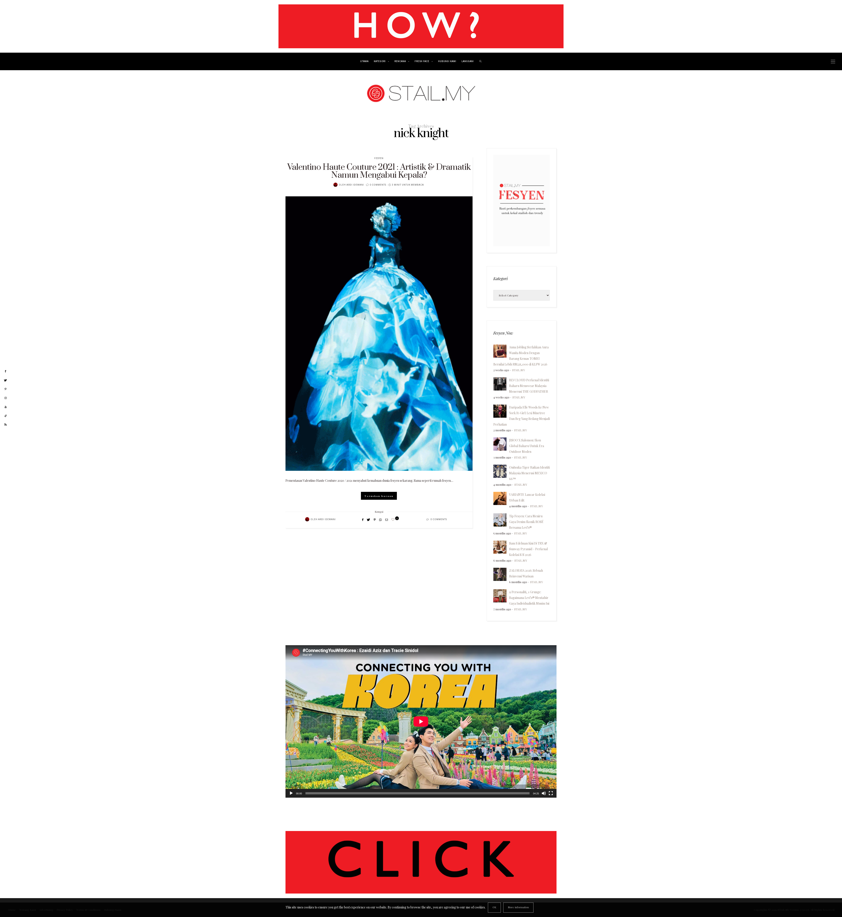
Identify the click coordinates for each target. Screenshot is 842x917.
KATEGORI (380, 61)
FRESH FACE (422, 61)
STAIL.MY (518, 370)
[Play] (291, 793)
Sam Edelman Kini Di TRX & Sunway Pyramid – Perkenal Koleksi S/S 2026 (528, 549)
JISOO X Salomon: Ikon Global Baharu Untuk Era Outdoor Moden (526, 446)
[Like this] (393, 519)
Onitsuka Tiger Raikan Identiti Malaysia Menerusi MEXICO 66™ (529, 473)
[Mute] (544, 793)
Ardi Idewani (355, 184)
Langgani (468, 61)
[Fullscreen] (551, 793)
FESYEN (379, 158)
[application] (421, 721)
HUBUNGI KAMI (447, 61)
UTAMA (364, 61)
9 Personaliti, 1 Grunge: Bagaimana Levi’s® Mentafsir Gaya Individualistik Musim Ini (529, 597)
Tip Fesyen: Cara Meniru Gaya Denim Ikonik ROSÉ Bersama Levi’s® (526, 522)
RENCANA (400, 61)
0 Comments (378, 184)
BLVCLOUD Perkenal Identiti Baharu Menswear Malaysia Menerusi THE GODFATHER (529, 386)
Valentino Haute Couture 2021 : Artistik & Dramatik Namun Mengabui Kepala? (379, 171)
